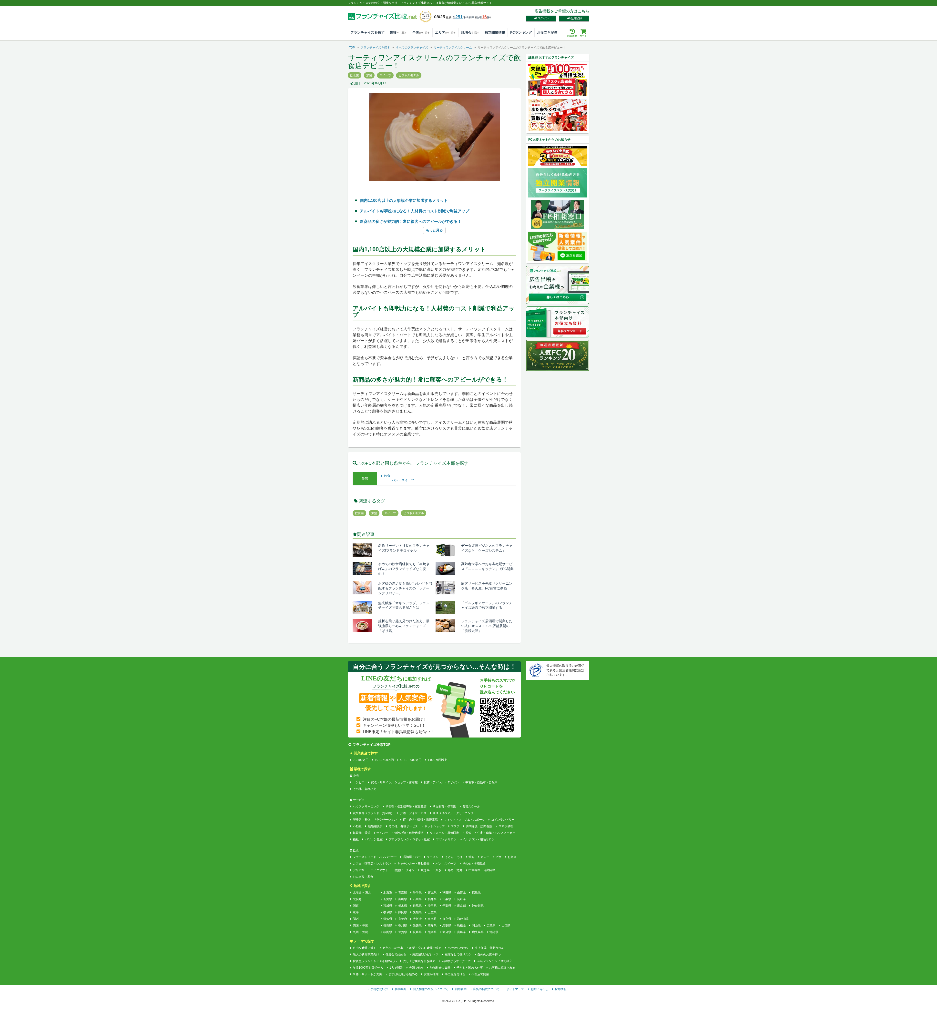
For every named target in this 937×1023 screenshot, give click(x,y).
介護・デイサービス (413, 813)
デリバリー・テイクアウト (370, 870)
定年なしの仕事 (393, 948)
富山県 (402, 899)
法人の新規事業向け (366, 954)
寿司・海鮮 (455, 870)
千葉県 (446, 905)
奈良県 (446, 919)
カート (583, 35)
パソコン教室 (373, 839)
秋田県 (446, 892)
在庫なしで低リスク (458, 954)
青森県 (402, 892)
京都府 (402, 919)
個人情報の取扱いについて (430, 989)
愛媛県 (417, 925)
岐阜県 (387, 912)
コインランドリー (502, 819)
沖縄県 (493, 932)
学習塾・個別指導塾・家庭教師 (406, 806)
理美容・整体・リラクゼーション (375, 819)
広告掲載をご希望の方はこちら (562, 11)
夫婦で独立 (416, 967)
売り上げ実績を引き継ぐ (419, 961)
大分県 (446, 932)
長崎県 (417, 932)
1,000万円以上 (437, 760)
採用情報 (561, 989)
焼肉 (471, 857)
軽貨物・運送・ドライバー (370, 833)
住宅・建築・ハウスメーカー (496, 833)
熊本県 (432, 932)
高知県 (432, 925)
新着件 (483, 17)
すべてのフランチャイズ (412, 47)
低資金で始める (396, 954)
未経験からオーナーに (456, 961)
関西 (356, 919)
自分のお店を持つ (489, 954)
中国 (365, 925)
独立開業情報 (495, 32)
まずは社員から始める (403, 974)
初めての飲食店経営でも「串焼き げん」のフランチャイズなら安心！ (405, 569)
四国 (356, 925)
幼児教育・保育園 (444, 806)
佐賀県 (402, 932)
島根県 (461, 925)
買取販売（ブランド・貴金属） (373, 813)
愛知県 (417, 912)
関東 (356, 905)
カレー (484, 857)
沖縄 (365, 932)
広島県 (491, 925)
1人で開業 (396, 967)
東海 (356, 912)
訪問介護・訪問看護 (479, 826)
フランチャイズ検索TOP (371, 745)
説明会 (470, 32)
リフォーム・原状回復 (444, 833)
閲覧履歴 (572, 35)
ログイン (543, 18)
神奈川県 (477, 905)
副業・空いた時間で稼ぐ (425, 948)
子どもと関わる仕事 (470, 967)
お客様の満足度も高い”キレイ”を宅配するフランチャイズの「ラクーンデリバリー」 (405, 588)
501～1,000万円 (410, 760)
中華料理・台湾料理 (481, 870)
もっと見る (434, 230)
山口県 (505, 925)
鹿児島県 (477, 932)
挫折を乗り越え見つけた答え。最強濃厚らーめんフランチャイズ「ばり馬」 (403, 626)
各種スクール (471, 806)
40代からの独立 (458, 948)
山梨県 (446, 899)
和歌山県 (463, 919)
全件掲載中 (463, 17)
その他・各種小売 (364, 789)
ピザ (498, 857)
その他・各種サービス (403, 826)
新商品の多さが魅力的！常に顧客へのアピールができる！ (410, 221)
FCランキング (521, 32)
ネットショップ (434, 826)
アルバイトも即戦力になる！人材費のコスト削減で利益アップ (414, 211)
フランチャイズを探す (367, 32)
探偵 (468, 833)
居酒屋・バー (411, 857)
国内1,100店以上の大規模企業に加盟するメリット (404, 200)
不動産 (357, 826)
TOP (352, 47)
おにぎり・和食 (363, 876)
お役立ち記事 (547, 32)
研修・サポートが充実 (367, 974)
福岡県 (387, 932)
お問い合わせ (539, 989)
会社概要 (400, 989)
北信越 (357, 899)
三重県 (432, 912)
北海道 (357, 892)
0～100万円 (360, 760)
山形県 (461, 892)
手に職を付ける (455, 974)
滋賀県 (387, 919)
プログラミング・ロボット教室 (409, 839)
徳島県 (387, 925)
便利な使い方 (379, 989)
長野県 (461, 899)
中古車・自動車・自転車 (481, 782)
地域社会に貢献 (440, 967)
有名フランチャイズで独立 (494, 961)
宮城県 (432, 892)
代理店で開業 (480, 974)
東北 (368, 892)
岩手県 (417, 892)
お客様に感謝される (502, 967)
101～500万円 (384, 760)
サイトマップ (515, 989)
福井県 (432, 899)
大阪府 (417, 919)
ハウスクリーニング (366, 806)
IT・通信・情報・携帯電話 (420, 819)
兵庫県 (432, 919)
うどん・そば (453, 857)
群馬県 (417, 905)
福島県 (476, 892)
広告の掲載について (486, 989)
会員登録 (576, 18)
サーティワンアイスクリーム (453, 47)
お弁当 (512, 857)
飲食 (387, 475)
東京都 (461, 905)
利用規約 (461, 989)
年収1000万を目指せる (368, 967)
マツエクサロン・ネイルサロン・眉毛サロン (465, 839)
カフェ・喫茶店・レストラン (372, 863)
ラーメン (432, 857)
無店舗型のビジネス (425, 954)
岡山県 (476, 925)
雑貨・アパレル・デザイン (441, 782)
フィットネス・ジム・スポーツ (464, 819)
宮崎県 (461, 932)
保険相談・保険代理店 (408, 833)
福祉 (356, 839)
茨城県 (387, 905)
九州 (356, 932)
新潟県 (387, 899)
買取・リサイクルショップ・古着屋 (394, 782)
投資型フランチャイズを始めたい (375, 961)
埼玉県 (432, 905)
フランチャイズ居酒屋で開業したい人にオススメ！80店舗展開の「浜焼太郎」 (486, 626)
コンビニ (359, 782)
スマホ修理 (506, 826)
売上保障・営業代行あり (491, 948)
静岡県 (402, 912)
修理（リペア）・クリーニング (453, 813)
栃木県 (402, 905)
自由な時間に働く (364, 948)
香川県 (402, 925)
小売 (356, 775)
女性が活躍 (431, 974)
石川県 (417, 899)
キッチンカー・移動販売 (413, 863)
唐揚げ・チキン (404, 870)
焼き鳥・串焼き (431, 870)
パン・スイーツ (403, 480)
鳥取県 (446, 925)
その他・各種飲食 (474, 863)
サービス (359, 800)
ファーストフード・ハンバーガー (375, 857)
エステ (455, 826)
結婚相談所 (375, 826)
